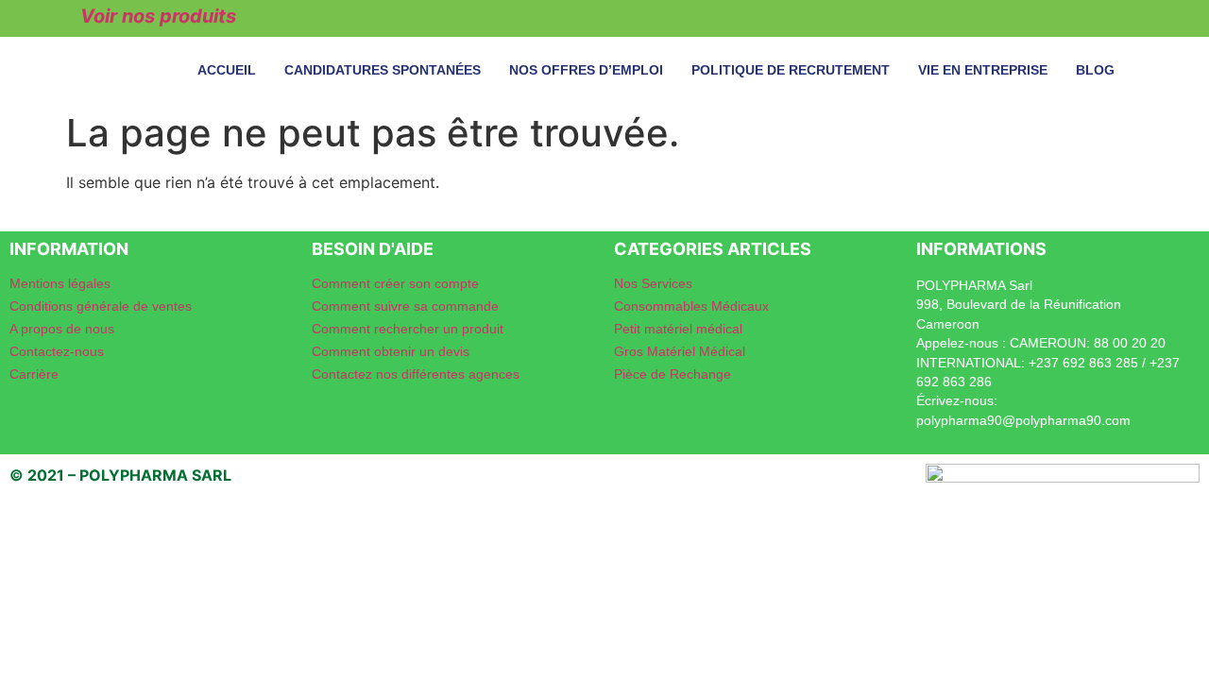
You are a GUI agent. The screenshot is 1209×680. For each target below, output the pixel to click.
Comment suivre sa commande (405, 306)
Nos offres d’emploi (586, 69)
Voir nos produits (158, 16)
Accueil (226, 69)
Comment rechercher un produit (407, 328)
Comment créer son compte (395, 283)
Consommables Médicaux (691, 306)
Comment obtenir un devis (390, 351)
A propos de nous (61, 328)
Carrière (34, 374)
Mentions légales (60, 283)
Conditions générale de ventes (100, 306)
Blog (1095, 69)
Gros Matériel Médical (679, 351)
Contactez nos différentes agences (415, 374)
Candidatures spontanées (382, 69)
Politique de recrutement (790, 69)
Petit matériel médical (678, 328)
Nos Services (653, 283)
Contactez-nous (56, 351)
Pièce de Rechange (672, 374)
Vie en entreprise (982, 69)
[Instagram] (1074, 16)
